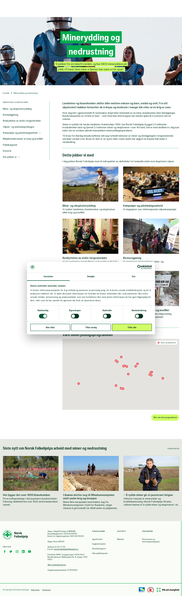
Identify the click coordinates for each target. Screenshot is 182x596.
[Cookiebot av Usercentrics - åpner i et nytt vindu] (139, 267)
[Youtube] (29, 551)
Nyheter (120, 539)
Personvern (46, 590)
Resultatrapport (99, 548)
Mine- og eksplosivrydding (17, 108)
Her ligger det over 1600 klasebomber (26, 495)
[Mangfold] (167, 590)
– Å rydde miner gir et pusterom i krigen (148, 495)
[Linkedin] (23, 551)
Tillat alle (132, 327)
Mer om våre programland (165, 417)
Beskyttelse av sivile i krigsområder (22, 120)
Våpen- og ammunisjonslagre (18, 126)
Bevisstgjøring (10, 114)
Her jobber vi (10, 156)
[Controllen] (150, 590)
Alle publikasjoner (100, 553)
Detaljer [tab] (91, 276)
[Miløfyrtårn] (141, 590)
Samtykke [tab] (48, 276)
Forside (6, 93)
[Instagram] (17, 551)
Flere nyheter (173, 449)
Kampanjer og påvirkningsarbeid (20, 132)
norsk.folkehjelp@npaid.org (66, 549)
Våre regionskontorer (56, 565)
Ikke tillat (50, 327)
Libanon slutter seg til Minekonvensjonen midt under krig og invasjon (88, 496)
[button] (123, 388)
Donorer (7, 150)
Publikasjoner (10, 144)
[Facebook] (4, 551)
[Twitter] (11, 551)
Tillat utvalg (91, 327)
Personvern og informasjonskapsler (151, 540)
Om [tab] (133, 276)
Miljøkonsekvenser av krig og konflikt (23, 138)
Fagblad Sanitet (99, 544)
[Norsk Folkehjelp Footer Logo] (15, 535)
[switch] (75, 316)
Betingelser (35, 590)
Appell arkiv (97, 539)
